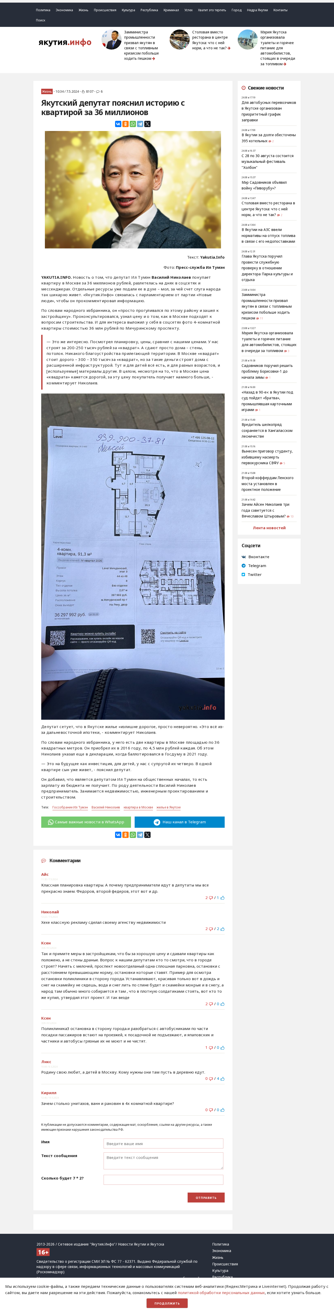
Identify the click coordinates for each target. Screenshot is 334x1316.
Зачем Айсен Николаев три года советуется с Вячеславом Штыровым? (265, 510)
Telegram (257, 565)
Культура (128, 10)
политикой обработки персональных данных (221, 1292)
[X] (147, 124)
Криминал (171, 10)
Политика (43, 10)
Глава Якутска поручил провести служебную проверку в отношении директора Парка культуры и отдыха (267, 268)
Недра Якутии (257, 10)
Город (237, 10)
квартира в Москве (138, 807)
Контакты (280, 10)
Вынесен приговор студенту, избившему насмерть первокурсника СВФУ (267, 457)
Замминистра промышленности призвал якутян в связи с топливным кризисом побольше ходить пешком (141, 45)
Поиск (40, 20)
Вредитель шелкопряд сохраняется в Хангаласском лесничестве (267, 430)
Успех (188, 10)
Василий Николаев (106, 807)
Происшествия (105, 10)
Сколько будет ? (62, 1178)
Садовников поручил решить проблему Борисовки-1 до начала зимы (267, 371)
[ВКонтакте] (118, 124)
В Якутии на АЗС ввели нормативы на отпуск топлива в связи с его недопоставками (268, 235)
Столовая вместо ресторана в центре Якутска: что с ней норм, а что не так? (210, 40)
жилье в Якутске (169, 807)
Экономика (64, 10)
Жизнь (83, 10)
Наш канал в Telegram (184, 821)
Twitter (255, 574)
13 (292, 516)
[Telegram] (140, 124)
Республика (149, 10)
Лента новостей (269, 527)
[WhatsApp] (133, 124)
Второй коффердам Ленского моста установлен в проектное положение (268, 483)
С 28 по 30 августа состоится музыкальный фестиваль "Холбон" (268, 161)
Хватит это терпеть (212, 10)
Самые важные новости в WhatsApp (89, 821)
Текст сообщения (59, 1155)
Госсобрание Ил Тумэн (70, 807)
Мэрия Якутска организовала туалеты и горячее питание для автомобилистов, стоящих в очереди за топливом (277, 48)
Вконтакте (258, 556)
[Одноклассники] (125, 124)
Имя (45, 1141)
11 (261, 318)
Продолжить (167, 1303)
